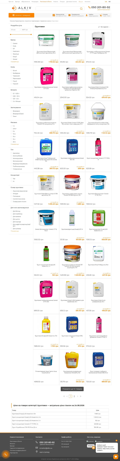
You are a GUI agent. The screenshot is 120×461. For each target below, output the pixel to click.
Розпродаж (35, 1)
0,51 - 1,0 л (16, 99)
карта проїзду (45, 452)
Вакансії (12, 443)
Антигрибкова (17, 156)
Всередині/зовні (18, 114)
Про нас (11, 1)
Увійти (91, 14)
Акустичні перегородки (32, 21)
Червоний (16, 76)
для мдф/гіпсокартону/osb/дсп (21, 225)
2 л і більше (16, 101)
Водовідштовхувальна (20, 164)
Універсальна (17, 169)
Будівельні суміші (46, 21)
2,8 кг (14, 128)
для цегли (16, 219)
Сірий (15, 81)
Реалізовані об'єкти (16, 441)
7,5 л (14, 134)
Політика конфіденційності (18, 450)
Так (14, 178)
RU (110, 1)
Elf (14, 49)
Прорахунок (78, 15)
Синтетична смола (19, 199)
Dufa (14, 46)
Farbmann (16, 51)
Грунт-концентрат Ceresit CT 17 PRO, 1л (25, 424)
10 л (14, 136)
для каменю (17, 216)
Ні (13, 181)
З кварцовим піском (19, 201)
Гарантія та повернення (17, 448)
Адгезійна (16, 153)
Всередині (16, 111)
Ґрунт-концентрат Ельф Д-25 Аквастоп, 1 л (26, 420)
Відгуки (81, 1)
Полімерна (16, 196)
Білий (15, 70)
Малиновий (17, 78)
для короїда (17, 222)
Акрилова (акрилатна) (20, 191)
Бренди (17, 1)
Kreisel (15, 59)
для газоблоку (17, 214)
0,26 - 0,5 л (16, 96)
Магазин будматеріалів (17, 21)
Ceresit (15, 43)
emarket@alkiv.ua (46, 448)
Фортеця (16, 54)
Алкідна (15, 193)
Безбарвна (16, 73)
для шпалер (17, 228)
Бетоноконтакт (18, 161)
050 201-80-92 (100, 7)
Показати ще (15, 61)
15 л (14, 139)
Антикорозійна (18, 158)
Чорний (15, 84)
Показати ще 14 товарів (72, 389)
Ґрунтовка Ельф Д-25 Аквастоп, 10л (24, 414)
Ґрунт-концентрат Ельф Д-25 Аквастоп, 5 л (26, 417)
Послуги (62, 1)
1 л (14, 126)
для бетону (16, 211)
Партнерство (14, 452)
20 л (14, 142)
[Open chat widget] (115, 456)
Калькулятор (61, 15)
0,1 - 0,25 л (16, 93)
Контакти (87, 1)
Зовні (15, 116)
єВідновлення (26, 1)
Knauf (15, 56)
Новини (55, 1)
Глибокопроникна (19, 166)
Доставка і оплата (72, 1)
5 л (14, 131)
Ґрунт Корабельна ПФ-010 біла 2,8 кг (24, 427)
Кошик (106, 15)
